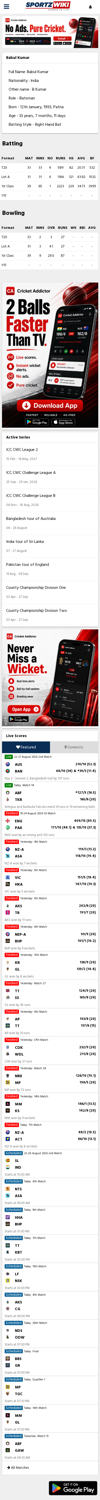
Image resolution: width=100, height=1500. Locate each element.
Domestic (75, 747)
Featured (28, 747)
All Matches (19, 1468)
